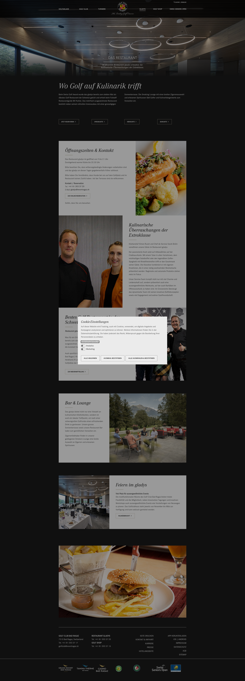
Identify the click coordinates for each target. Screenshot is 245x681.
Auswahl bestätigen (113, 358)
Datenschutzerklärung (90, 342)
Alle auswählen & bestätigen (141, 358)
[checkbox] (121, 346)
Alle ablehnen (90, 358)
